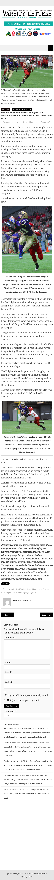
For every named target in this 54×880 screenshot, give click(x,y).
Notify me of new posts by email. (23, 700)
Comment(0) (45, 122)
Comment (10, 637)
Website (9, 682)
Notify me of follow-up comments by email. (26, 695)
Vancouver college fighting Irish (24, 592)
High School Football (22, 109)
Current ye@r (11, 711)
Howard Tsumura (30, 122)
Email (8, 672)
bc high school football (17, 589)
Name (9, 662)
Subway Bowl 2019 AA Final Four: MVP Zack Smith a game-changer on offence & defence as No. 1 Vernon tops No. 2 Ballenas (47, 614)
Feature (5, 109)
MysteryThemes (27, 876)
